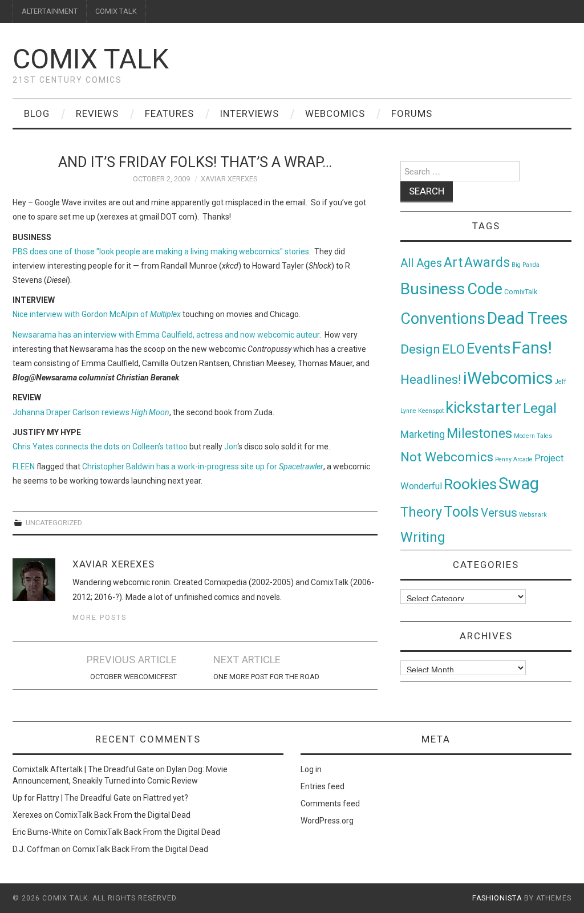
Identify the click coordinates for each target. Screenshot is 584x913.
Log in (311, 769)
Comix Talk (91, 59)
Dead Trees (527, 318)
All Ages (421, 263)
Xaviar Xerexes (229, 179)
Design (420, 349)
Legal (540, 408)
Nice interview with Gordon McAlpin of (97, 314)
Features (169, 113)
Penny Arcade (514, 459)
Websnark (533, 514)
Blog (37, 113)
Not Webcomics (446, 457)
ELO (453, 349)
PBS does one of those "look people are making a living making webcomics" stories (161, 251)
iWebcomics (508, 378)
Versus (499, 513)
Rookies (470, 484)
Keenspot (431, 411)
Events (488, 348)
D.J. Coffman (36, 849)
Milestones (479, 433)
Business (432, 288)
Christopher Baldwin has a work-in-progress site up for (202, 466)
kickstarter (483, 407)
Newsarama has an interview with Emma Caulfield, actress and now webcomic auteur (166, 334)
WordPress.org (327, 820)
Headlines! (430, 379)
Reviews (97, 113)
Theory (421, 512)
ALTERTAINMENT (50, 11)
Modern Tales (533, 436)
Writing (422, 537)
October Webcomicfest (133, 676)
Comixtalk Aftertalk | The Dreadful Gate (83, 769)
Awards (487, 262)
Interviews (249, 113)
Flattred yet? (165, 797)
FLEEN (24, 466)
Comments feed (330, 803)
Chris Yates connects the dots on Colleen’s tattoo (100, 446)
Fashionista (497, 898)
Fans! (532, 348)
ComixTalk (520, 292)
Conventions (442, 319)
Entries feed (322, 786)
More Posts (99, 617)
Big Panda (526, 265)
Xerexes (27, 814)
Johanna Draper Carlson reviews (91, 412)
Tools (461, 512)
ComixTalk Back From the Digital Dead (122, 814)
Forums (411, 113)
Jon (230, 446)
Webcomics (335, 113)
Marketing (422, 434)
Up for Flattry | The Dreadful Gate (72, 797)
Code (484, 289)
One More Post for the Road (266, 676)
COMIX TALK (116, 11)
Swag (518, 483)
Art (453, 262)
